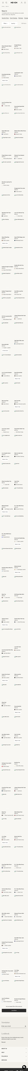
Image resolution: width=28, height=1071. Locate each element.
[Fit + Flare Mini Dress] (20, 496)
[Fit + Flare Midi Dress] (8, 524)
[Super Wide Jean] (8, 121)
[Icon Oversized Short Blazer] (9, 638)
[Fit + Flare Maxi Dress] (20, 854)
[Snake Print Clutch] (8, 664)
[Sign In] (21, 2)
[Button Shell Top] (20, 826)
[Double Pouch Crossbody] (9, 930)
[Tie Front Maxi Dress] (8, 879)
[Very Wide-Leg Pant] (20, 281)
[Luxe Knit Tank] (20, 637)
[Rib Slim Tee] (20, 752)
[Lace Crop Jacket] (8, 419)
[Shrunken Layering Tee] (8, 171)
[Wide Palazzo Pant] (20, 802)
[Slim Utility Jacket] (8, 903)
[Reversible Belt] (9, 332)
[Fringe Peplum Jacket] (8, 145)
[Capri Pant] (20, 471)
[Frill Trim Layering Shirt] (8, 306)
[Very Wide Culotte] (8, 724)
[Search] (6, 2)
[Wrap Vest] (8, 692)
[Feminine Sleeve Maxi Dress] (8, 557)
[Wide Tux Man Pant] (20, 443)
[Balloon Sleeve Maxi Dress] (20, 121)
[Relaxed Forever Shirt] (20, 903)
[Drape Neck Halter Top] (20, 419)
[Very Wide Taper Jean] (20, 928)
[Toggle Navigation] (2, 2)
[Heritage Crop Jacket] (8, 753)
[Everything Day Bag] (9, 62)
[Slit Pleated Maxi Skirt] (20, 584)
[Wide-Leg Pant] (20, 664)
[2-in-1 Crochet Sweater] (8, 362)
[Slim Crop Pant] (8, 390)
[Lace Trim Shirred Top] (8, 92)
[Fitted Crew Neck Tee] (8, 471)
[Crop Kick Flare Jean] (8, 777)
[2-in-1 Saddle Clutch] (8, 443)
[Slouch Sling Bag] (8, 227)
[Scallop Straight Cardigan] (8, 256)
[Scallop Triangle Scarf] (8, 281)
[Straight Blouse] (20, 35)
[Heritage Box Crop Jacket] (8, 960)
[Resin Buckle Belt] (20, 362)
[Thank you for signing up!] (26, 1026)
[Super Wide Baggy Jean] (20, 227)
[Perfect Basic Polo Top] (20, 609)
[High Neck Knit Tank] (8, 202)
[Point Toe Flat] (20, 390)
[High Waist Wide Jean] (20, 330)
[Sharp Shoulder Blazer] (8, 35)
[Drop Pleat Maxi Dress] (8, 854)
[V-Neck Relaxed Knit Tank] (20, 305)
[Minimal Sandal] (8, 496)
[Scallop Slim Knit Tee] (20, 255)
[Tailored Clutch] (8, 609)
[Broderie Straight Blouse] (20, 988)
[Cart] (25, 2)
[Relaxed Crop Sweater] (20, 145)
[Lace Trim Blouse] (8, 988)
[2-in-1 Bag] (8, 826)
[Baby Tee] (8, 584)
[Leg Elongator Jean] (21, 61)
